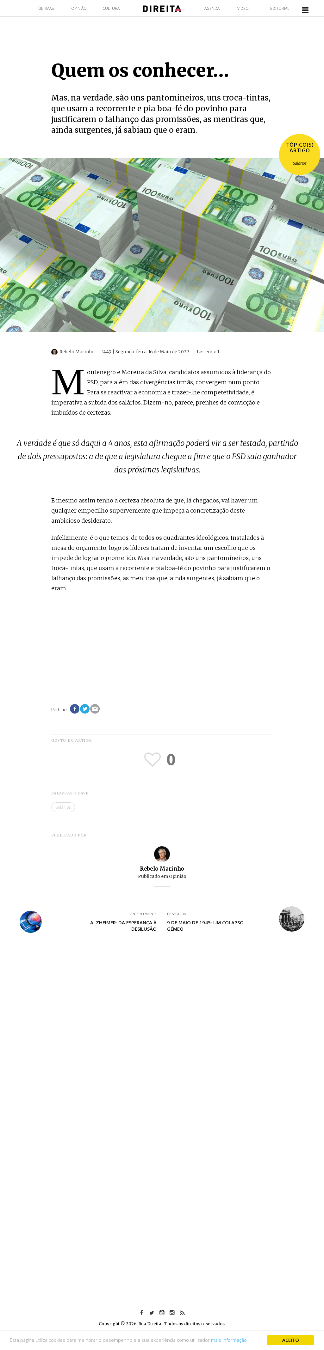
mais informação (229, 1340)
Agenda (212, 8)
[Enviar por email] (95, 709)
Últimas (46, 8)
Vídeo (243, 8)
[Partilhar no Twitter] (85, 709)
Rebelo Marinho (162, 868)
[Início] (162, 8)
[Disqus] (162, 1035)
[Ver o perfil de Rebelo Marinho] (162, 853)
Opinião (79, 8)
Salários (300, 163)
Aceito (290, 1340)
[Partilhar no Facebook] (74, 709)
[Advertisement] (162, 644)
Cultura (111, 8)
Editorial (279, 8)
